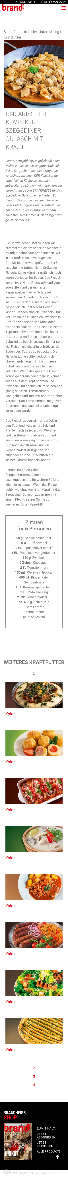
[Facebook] (57, 1157)
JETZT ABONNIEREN (46, 1135)
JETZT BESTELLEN (45, 1144)
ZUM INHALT (46, 1128)
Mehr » (10, 713)
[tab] (34, 673)
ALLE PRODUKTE (49, 1151)
